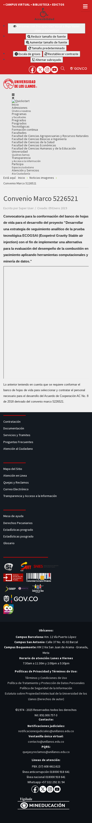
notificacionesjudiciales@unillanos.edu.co (46, 731)
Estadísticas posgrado (18, 536)
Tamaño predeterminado (48, 48)
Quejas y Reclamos (16, 482)
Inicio (15, 104)
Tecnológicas (20, 126)
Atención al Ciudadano (18, 449)
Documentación (13, 428)
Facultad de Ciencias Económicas (34, 145)
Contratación (12, 422)
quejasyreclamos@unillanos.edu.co (46, 752)
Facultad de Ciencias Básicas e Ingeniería (39, 139)
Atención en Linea (15, 475)
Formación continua (25, 130)
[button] (44, 12)
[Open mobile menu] (13, 95)
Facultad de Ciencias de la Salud (33, 142)
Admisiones (21, 109)
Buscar (62, 68)
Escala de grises (29, 54)
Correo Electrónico (16, 489)
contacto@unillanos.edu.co (46, 742)
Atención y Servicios (25, 171)
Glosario (9, 543)
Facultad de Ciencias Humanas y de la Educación (44, 148)
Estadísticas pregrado (18, 530)
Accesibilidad (44, 19)
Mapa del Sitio (13, 469)
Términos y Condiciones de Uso (46, 678)
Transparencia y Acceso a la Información (30, 496)
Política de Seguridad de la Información (46, 688)
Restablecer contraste (62, 54)
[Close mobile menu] (13, 98)
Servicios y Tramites (17, 435)
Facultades (19, 133)
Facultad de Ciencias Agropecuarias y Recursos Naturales (50, 136)
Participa (23, 165)
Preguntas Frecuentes (18, 442)
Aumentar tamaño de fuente (48, 42)
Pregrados (19, 120)
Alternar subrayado (48, 60)
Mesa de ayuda (13, 516)
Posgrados (19, 123)
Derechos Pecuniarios (18, 523)
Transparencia (26, 159)
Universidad (20, 152)
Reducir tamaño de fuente (48, 36)
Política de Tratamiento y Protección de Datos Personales (46, 683)
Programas (19, 115)
